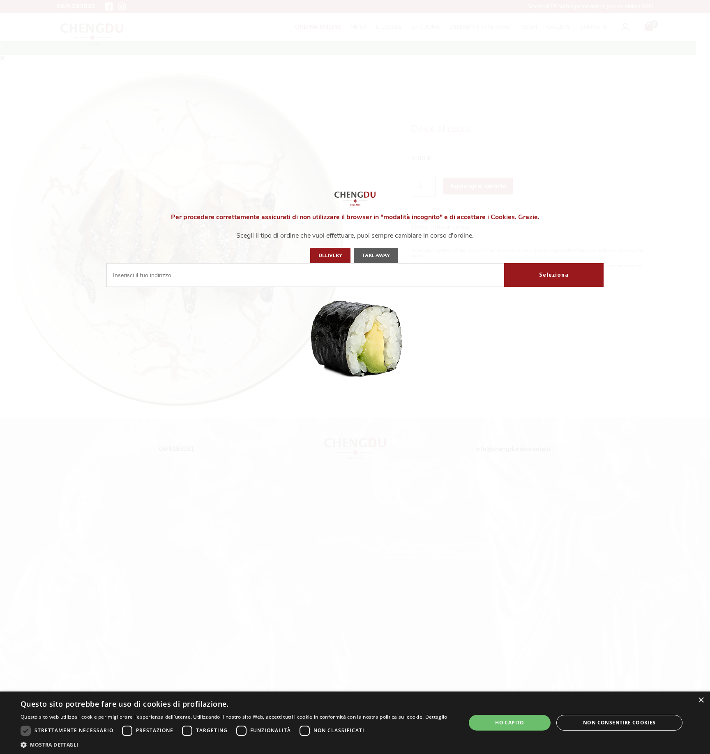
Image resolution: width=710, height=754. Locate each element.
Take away (376, 255)
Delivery (330, 255)
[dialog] (355, 723)
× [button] (701, 700)
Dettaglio (436, 716)
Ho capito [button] (509, 722)
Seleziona (554, 275)
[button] (234, 744)
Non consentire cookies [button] (619, 722)
